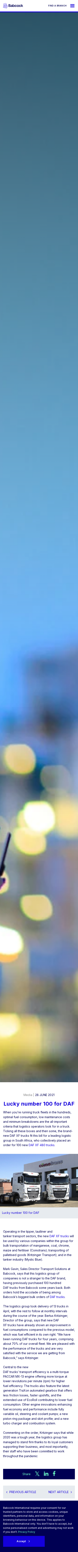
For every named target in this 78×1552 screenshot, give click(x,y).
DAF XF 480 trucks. (42, 1145)
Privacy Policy (26, 1531)
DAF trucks (57, 1297)
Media (28, 1095)
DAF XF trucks (59, 1236)
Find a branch (57, 5)
